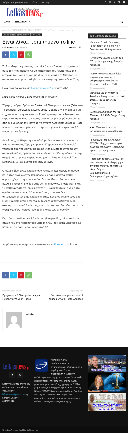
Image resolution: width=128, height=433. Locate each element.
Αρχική (5, 30)
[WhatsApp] (28, 54)
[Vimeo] (119, 2)
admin (9, 47)
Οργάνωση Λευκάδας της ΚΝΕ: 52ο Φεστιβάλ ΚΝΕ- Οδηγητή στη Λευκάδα (107, 115)
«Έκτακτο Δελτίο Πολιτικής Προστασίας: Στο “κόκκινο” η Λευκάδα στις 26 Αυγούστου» (105, 46)
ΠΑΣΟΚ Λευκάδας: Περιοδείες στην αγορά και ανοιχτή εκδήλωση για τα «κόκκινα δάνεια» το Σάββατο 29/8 (105, 78)
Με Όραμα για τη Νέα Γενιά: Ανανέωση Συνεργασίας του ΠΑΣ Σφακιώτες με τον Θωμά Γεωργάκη (107, 98)
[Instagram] (110, 2)
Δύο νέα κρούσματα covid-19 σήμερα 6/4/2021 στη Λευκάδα (66, 297)
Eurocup (59, 244)
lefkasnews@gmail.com (13, 394)
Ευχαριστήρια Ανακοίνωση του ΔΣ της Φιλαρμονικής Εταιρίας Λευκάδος (106, 61)
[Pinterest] (21, 54)
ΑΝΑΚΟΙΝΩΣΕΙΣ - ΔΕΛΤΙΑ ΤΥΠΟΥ (27, 30)
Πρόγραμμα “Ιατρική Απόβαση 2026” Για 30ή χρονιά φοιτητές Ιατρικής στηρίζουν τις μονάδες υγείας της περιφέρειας (107, 145)
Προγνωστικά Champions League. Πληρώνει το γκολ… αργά (21, 297)
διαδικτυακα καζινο (42, 88)
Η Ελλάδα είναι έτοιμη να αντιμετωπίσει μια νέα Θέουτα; (106, 129)
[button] (122, 22)
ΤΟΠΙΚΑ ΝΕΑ (36, 35)
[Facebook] (105, 2)
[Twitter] (114, 2)
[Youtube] (124, 2)
